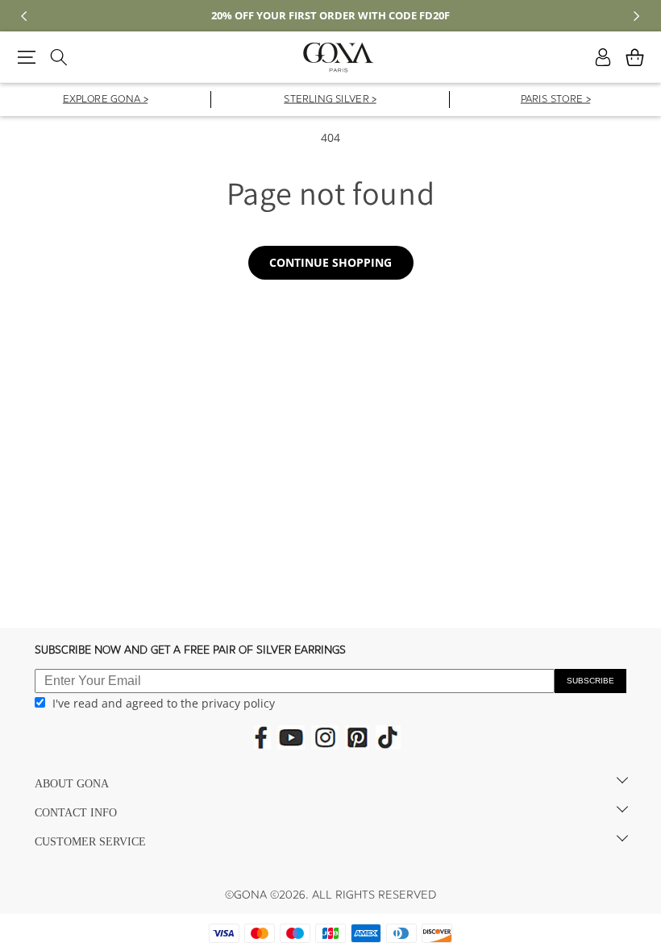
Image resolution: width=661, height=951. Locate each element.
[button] (26, 57)
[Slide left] (24, 16)
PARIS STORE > (555, 100)
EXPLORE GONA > (105, 100)
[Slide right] (637, 16)
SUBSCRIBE (590, 680)
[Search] (58, 57)
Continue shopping (330, 262)
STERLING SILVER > (330, 100)
